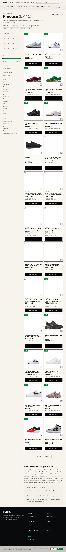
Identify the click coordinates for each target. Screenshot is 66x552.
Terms (48, 528)
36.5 (18, 36)
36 (13, 36)
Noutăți (49, 518)
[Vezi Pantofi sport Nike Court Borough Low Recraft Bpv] (33, 359)
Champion (22, 28)
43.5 (9, 46)
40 (13, 41)
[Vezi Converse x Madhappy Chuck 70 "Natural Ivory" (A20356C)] (33, 181)
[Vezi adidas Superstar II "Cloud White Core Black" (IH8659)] (53, 287)
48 (13, 51)
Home (4, 13)
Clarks (29, 28)
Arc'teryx (22, 25)
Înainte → (47, 456)
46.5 (18, 48)
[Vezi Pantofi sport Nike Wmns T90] (53, 111)
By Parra (6, 28)
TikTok (30, 542)
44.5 (18, 46)
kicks (5, 2)
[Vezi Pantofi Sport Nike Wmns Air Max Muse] (53, 393)
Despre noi (31, 528)
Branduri (17, 2)
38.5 (18, 38)
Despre (32, 2)
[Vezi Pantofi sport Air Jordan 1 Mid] (53, 427)
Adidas (15, 25)
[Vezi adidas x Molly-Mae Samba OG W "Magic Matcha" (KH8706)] (33, 287)
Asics (28, 25)
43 (4, 46)
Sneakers (12, 2)
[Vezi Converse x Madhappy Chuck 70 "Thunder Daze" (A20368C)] (53, 181)
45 (4, 48)
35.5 (9, 36)
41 (4, 43)
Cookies (49, 533)
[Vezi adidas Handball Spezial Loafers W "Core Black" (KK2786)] (53, 252)
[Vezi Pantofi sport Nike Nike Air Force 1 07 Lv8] (33, 393)
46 (13, 48)
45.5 (9, 48)
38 (13, 38)
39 (4, 41)
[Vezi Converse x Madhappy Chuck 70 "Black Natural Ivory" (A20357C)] (33, 216)
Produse (30, 513)
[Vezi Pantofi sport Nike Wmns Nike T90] (33, 42)
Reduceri (23, 2)
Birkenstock (35, 25)
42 (13, 43)
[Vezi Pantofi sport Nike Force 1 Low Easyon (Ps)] (53, 42)
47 (4, 51)
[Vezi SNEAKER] (33, 145)
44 (13, 46)
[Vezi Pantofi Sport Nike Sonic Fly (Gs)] (33, 427)
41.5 (9, 43)
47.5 (9, 51)
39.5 (9, 41)
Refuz (53, 549)
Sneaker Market (33, 530)
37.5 (9, 38)
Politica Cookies (20, 549)
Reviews (49, 516)
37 (4, 38)
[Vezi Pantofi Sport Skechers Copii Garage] (53, 323)
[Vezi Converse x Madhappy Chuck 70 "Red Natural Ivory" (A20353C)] (53, 145)
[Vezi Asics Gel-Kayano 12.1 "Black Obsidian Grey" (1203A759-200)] (53, 216)
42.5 (18, 43)
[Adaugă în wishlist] (41, 50)
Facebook (31, 539)
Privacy (49, 530)
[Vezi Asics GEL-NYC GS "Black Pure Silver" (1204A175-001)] (33, 252)
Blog (28, 2)
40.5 (18, 41)
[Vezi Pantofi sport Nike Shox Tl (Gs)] (33, 111)
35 (4, 36)
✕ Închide (59, 7)
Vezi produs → (34, 63)
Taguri (48, 521)
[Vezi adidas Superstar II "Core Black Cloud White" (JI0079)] (33, 323)
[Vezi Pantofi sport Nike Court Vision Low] (53, 359)
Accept (60, 549)
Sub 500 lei (31, 521)
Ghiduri (48, 513)
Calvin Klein (14, 28)
